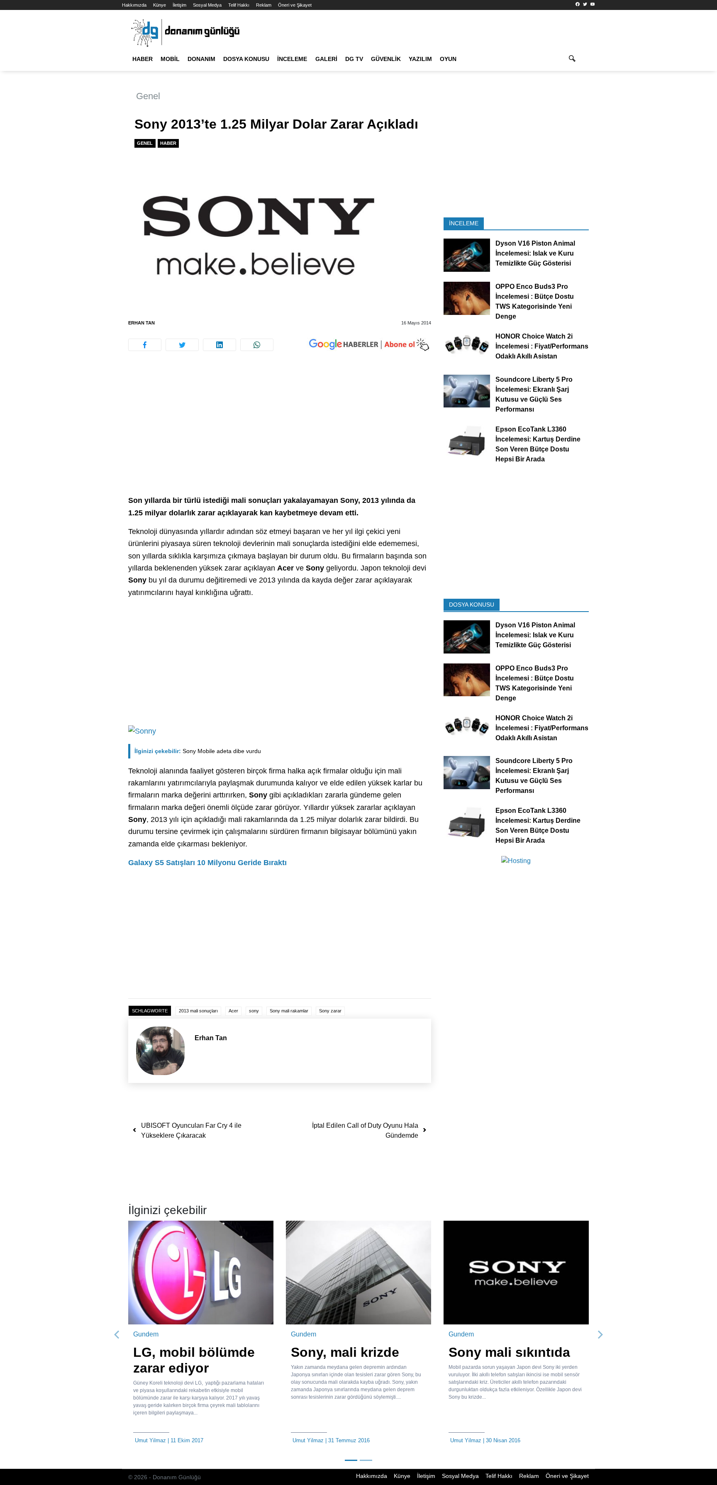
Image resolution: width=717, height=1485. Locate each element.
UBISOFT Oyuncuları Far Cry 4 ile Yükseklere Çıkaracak (191, 1130)
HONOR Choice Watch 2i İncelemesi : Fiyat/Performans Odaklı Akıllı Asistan (541, 346)
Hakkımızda (134, 4)
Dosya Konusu (246, 59)
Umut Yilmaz (150, 1440)
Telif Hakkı (238, 4)
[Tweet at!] (182, 345)
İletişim (179, 4)
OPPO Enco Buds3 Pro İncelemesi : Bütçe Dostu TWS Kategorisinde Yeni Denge (534, 301)
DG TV (354, 59)
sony (254, 1010)
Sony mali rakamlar (289, 1010)
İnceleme (292, 59)
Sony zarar (330, 1010)
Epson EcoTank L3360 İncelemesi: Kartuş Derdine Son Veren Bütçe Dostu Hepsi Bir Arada (537, 443)
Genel (148, 96)
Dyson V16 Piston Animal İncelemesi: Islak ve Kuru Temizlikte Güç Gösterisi (535, 253)
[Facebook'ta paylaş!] (145, 345)
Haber (142, 59)
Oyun (448, 59)
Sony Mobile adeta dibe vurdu (197, 751)
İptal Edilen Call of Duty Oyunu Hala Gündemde (365, 1130)
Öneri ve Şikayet (295, 4)
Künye (159, 4)
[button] (117, 1335)
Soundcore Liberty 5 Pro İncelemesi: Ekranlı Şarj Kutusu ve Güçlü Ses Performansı (534, 394)
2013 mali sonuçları (198, 1010)
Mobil (170, 59)
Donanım (201, 59)
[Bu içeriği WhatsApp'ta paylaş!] (257, 345)
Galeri (326, 59)
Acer (233, 1010)
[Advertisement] (84, 149)
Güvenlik (386, 59)
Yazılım (420, 59)
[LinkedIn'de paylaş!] (219, 345)
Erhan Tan (141, 322)
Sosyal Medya (207, 4)
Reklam (263, 4)
